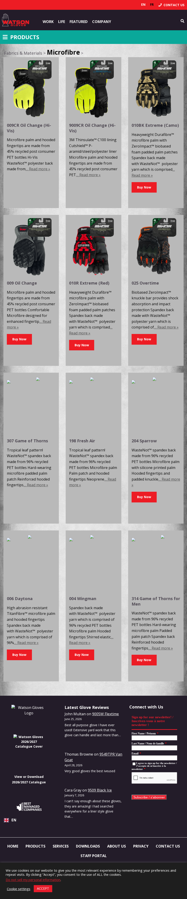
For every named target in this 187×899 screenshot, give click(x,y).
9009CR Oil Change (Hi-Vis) (92, 127)
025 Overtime (145, 283)
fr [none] (152, 4)
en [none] (143, 4)
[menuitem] (171, 5)
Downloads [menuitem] (88, 846)
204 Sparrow (144, 440)
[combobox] (29, 820)
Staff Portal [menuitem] (94, 855)
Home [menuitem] (12, 846)
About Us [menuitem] (116, 846)
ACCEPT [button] (43, 888)
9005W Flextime (105, 713)
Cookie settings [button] (18, 889)
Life (61, 21)
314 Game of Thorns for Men (156, 601)
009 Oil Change (22, 283)
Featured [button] (79, 21)
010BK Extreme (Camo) (155, 125)
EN (13, 820)
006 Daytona (20, 598)
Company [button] (101, 21)
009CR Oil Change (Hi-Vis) (29, 127)
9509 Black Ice (100, 790)
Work (48, 21)
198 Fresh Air (82, 440)
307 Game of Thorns (27, 440)
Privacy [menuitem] (140, 846)
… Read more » (38, 168)
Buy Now (82, 345)
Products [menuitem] (35, 846)
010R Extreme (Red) (89, 283)
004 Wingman (82, 598)
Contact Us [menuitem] (168, 846)
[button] (144, 187)
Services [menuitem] (61, 846)
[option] (152, 4)
